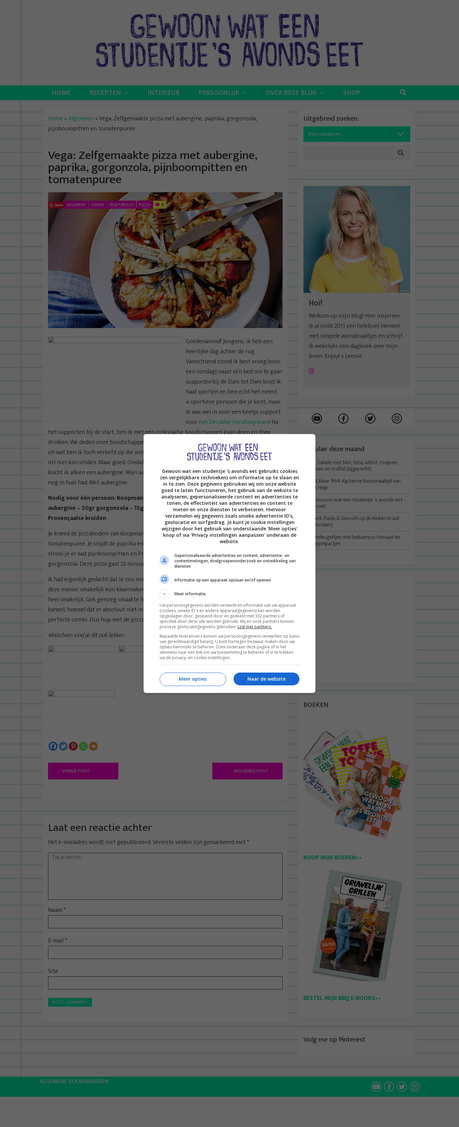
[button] (229, 594)
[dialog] (229, 563)
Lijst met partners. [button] (255, 627)
